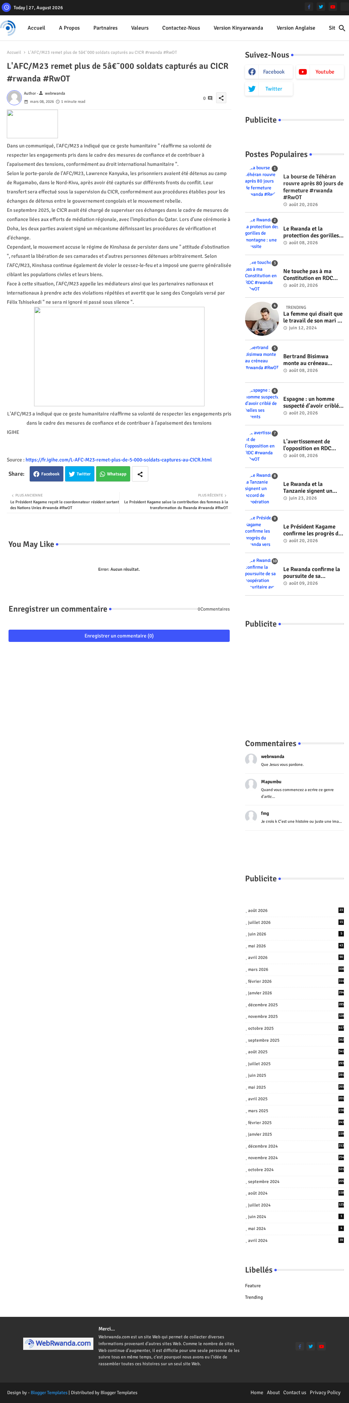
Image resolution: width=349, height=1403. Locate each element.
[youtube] (333, 6)
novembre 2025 (296, 1016)
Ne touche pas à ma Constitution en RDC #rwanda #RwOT (308, 275)
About (273, 1392)
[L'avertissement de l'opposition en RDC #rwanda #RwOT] (262, 446)
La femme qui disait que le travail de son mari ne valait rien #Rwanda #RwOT (313, 318)
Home (257, 1392)
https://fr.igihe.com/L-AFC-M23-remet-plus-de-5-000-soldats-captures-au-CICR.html (119, 460)
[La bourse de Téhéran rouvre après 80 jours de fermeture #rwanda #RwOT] (262, 181)
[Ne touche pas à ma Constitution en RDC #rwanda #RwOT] (262, 276)
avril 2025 (296, 1099)
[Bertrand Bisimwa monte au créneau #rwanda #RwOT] (262, 361)
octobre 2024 (296, 1169)
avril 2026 (295, 957)
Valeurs (140, 28)
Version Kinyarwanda (238, 28)
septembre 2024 (296, 1181)
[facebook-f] (309, 6)
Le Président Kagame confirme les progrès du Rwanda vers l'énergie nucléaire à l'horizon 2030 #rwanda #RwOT (312, 530)
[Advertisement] (294, 676)
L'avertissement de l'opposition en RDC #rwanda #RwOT (307, 445)
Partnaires (105, 28)
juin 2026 (295, 934)
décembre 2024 (296, 1146)
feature (253, 1286)
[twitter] (321, 6)
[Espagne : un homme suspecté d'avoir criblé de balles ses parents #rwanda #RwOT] (262, 404)
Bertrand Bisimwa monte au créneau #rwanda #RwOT (306, 360)
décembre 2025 (296, 1005)
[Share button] (140, 474)
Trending (254, 1297)
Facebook (50, 474)
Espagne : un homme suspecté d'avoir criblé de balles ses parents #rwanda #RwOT (311, 403)
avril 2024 (295, 1240)
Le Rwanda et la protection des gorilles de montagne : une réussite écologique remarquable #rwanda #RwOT (311, 232)
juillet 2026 (295, 922)
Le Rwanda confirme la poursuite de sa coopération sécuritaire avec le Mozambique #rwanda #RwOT (312, 573)
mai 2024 (295, 1228)
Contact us (294, 1392)
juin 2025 (296, 1075)
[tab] (36, 28)
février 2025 (296, 1122)
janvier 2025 (296, 1134)
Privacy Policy (325, 1392)
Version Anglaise (296, 28)
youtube (325, 71)
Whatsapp (116, 474)
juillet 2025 (296, 1064)
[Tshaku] (344, 6)
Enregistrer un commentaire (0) (119, 636)
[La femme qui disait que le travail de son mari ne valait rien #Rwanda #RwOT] (262, 319)
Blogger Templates (49, 1393)
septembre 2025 (296, 1040)
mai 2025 (296, 1087)
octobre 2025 (296, 1028)
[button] (342, 28)
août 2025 (296, 1052)
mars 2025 (296, 1111)
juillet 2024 (296, 1205)
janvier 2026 (296, 993)
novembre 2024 (296, 1158)
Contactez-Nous (181, 28)
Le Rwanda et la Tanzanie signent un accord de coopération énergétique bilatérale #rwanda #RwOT (311, 488)
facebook (274, 71)
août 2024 (296, 1193)
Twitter (84, 474)
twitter (273, 88)
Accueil (36, 28)
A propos (69, 28)
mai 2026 (295, 946)
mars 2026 (296, 969)
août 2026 (295, 910)
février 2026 (296, 981)
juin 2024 (295, 1216)
